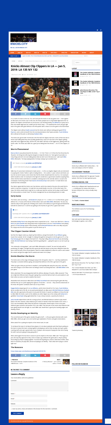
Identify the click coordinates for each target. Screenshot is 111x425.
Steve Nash (20, 296)
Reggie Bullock (15, 288)
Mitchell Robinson (47, 225)
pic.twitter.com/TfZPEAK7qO (34, 163)
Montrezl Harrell (54, 239)
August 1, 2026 (84, 85)
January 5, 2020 (36, 167)
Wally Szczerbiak (42, 280)
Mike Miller (50, 202)
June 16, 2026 (84, 95)
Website (13, 404)
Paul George (21, 225)
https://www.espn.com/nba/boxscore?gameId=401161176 (28, 351)
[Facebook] (100, 30)
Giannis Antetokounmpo (39, 180)
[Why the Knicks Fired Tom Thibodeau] (93, 317)
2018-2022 (54, 52)
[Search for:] (91, 56)
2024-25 (28, 52)
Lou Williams (56, 122)
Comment (13, 380)
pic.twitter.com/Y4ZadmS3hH (40, 213)
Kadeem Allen (38, 134)
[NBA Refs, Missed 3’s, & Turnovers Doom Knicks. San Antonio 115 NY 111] (85, 323)
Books (84, 52)
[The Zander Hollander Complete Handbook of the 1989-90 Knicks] (75, 83)
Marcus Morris (15, 153)
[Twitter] (97, 30)
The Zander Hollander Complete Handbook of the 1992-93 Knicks (90, 73)
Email (12, 398)
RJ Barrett (34, 200)
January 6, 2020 (17, 74)
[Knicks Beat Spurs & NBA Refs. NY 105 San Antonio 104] (93, 323)
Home (12, 52)
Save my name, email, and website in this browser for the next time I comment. (35, 409)
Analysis (64, 52)
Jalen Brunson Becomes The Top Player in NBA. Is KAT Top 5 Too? (90, 91)
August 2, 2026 (84, 76)
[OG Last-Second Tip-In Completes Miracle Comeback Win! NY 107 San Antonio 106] (78, 323)
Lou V (24, 74)
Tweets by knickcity (77, 330)
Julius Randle (20, 223)
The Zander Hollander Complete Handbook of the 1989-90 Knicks (90, 82)
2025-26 (20, 52)
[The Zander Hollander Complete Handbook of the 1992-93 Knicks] (75, 74)
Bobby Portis (21, 221)
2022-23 (44, 52)
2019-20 (31, 74)
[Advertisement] (55, 14)
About (92, 52)
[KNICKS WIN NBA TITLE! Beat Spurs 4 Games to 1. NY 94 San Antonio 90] (85, 317)
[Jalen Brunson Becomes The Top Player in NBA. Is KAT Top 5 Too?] (75, 91)
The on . (80, 200)
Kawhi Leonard (30, 130)
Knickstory (74, 52)
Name (13, 393)
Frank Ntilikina (63, 132)
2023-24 (36, 52)
